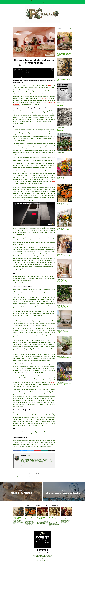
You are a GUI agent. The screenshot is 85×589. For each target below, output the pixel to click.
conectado (24, 476)
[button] (71, 28)
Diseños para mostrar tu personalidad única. (23, 72)
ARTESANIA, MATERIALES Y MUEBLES (55, 1)
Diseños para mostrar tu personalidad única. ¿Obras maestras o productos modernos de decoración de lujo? (33, 70)
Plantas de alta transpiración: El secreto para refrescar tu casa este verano (64, 332)
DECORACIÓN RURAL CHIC (29, 3)
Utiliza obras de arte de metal (20, 76)
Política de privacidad (40, 560)
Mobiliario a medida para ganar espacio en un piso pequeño (64, 104)
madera (43, 98)
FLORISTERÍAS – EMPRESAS (32, 1)
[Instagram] (39, 550)
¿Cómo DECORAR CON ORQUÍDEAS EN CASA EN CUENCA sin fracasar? (41, 519)
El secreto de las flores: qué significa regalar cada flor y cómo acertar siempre (64, 231)
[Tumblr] (45, 550)
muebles (31, 171)
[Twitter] (37, 550)
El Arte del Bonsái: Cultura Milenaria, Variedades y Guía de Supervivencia (64, 307)
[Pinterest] (41, 550)
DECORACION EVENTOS (43, 1)
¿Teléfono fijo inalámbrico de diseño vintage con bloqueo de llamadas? (64, 205)
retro (53, 181)
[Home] (47, 550)
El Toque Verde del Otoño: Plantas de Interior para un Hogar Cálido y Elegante (64, 54)
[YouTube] (44, 550)
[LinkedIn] (42, 550)
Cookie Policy (46, 560)
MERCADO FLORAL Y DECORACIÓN (20, 1)
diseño (49, 85)
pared (52, 382)
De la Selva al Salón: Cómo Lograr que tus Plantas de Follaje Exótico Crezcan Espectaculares (64, 180)
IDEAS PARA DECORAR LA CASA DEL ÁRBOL (63, 80)
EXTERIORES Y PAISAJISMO (19, 3)
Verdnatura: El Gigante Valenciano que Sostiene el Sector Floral (64, 384)
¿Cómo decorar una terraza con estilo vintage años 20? (64, 129)
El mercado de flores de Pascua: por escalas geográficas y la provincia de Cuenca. (54, 519)
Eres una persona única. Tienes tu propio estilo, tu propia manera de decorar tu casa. (29, 71)
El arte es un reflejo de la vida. (20, 77)
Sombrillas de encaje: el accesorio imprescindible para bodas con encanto (64, 256)
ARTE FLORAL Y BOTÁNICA (41, 3)
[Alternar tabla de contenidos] (51, 69)
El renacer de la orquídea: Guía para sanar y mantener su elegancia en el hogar (64, 359)
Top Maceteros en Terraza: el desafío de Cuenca (66, 518)
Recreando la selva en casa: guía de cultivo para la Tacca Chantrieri (64, 154)
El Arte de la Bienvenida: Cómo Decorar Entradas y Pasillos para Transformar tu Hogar (64, 282)
